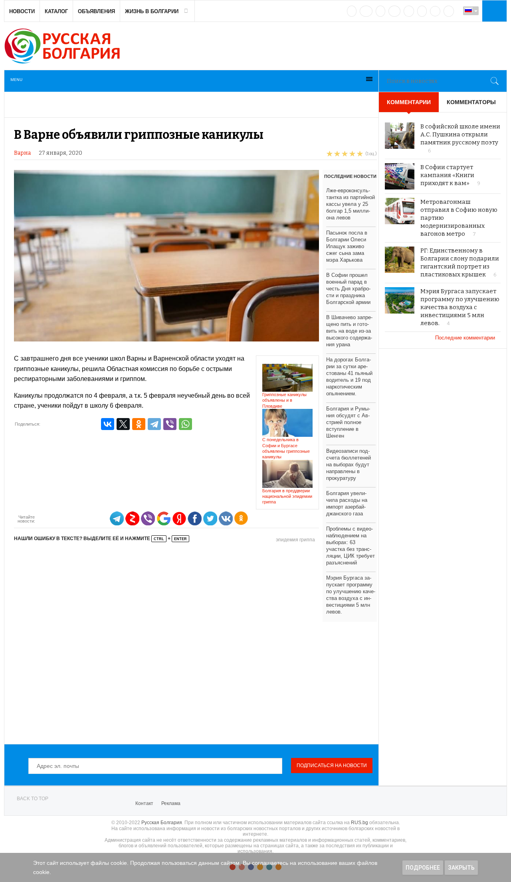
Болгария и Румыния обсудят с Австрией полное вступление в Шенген (348, 422)
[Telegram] (422, 11)
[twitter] (380, 11)
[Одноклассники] (138, 424)
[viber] (435, 11)
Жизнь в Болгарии (151, 11)
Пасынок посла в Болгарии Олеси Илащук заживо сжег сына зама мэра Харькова (346, 246)
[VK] (351, 11)
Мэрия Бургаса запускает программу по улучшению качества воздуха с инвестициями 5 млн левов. (459, 307)
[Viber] (169, 424)
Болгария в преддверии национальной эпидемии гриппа (287, 496)
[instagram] (409, 11)
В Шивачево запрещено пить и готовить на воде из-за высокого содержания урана (349, 330)
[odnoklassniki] (394, 11)
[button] (493, 11)
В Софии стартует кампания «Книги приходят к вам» (447, 175)
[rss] (449, 11)
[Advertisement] (195, 643)
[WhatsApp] (185, 424)
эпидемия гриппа (295, 540)
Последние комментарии (466, 338)
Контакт (144, 803)
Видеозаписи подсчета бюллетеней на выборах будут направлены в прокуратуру (348, 464)
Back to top (32, 798)
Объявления (96, 11)
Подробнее (423, 867)
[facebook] (366, 11)
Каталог (56, 11)
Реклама (170, 803)
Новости (22, 11)
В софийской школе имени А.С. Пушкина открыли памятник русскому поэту (460, 134)
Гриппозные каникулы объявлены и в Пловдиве (284, 400)
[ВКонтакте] (107, 424)
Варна (22, 153)
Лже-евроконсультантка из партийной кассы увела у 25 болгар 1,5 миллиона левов (350, 204)
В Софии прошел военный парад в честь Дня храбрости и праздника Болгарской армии (348, 288)
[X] (123, 424)
